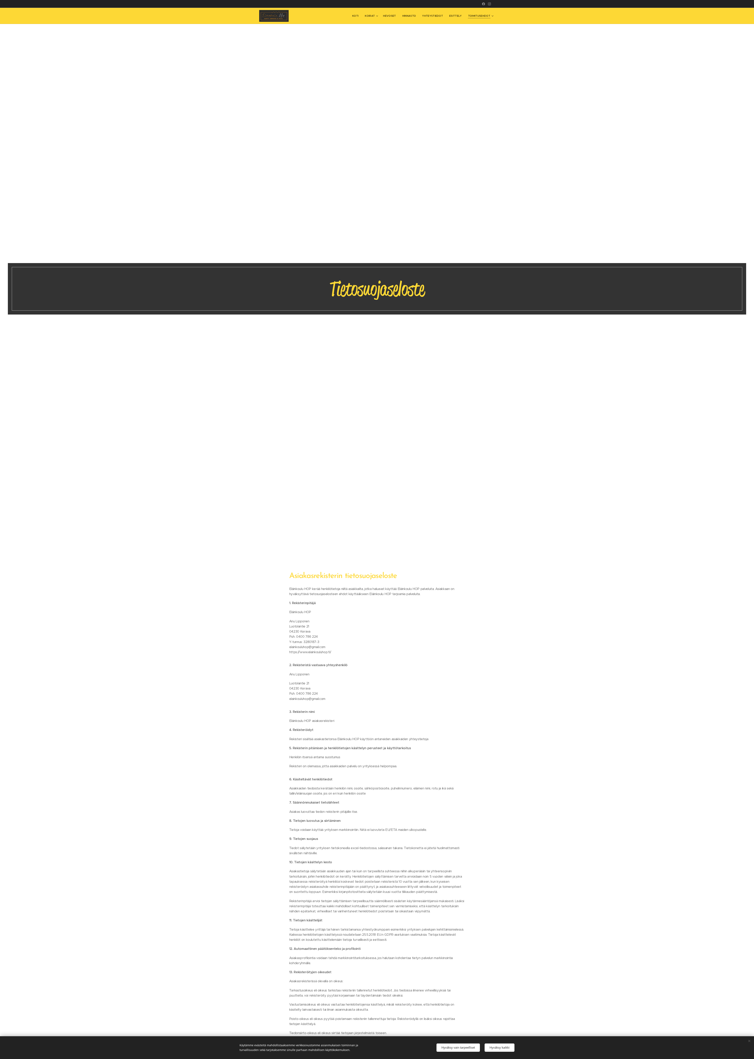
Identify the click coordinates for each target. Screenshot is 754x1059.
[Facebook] (483, 4)
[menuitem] (356, 16)
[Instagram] (489, 4)
